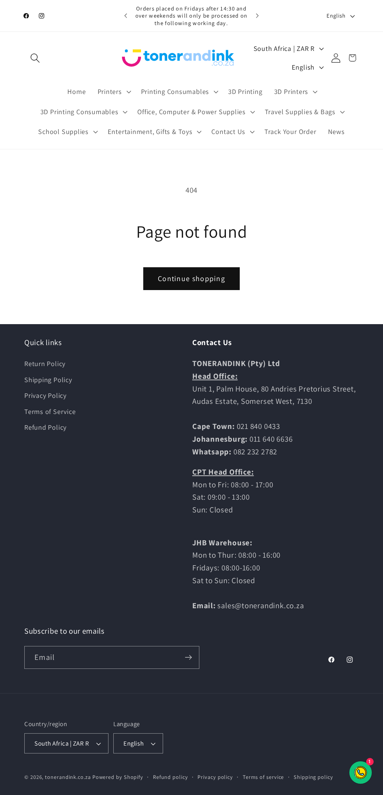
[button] (35, 57)
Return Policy (44, 363)
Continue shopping (191, 278)
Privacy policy (215, 776)
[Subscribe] (188, 657)
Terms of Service (50, 411)
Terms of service (263, 776)
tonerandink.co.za (68, 776)
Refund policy (170, 776)
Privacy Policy (45, 395)
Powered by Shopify (117, 776)
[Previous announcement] (125, 15)
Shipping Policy (48, 379)
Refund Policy (45, 427)
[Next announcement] (257, 15)
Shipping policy (313, 776)
